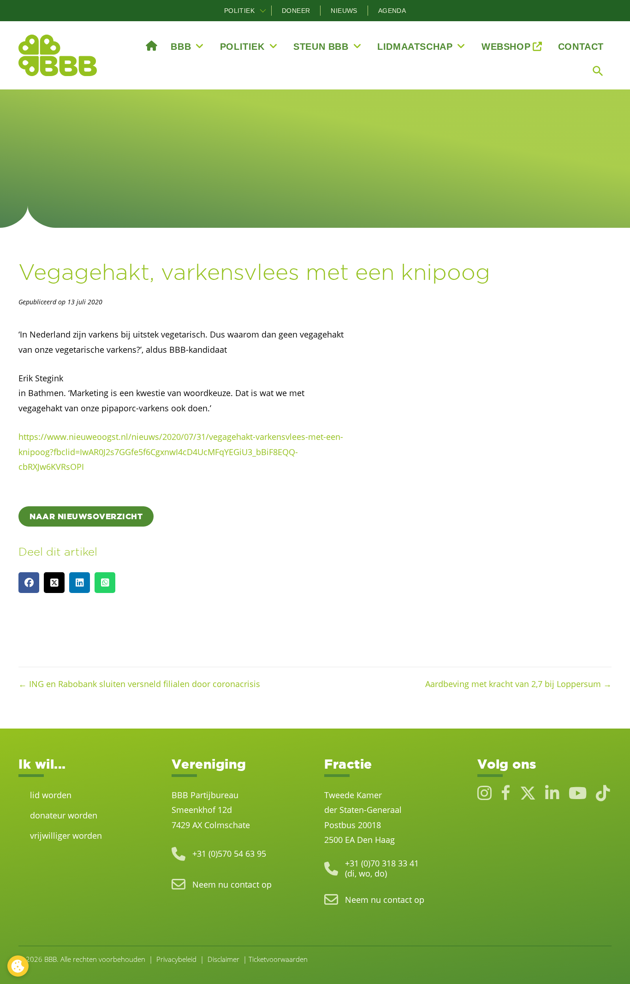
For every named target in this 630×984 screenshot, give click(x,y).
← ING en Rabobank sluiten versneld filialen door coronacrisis (139, 683)
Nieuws (344, 10)
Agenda (392, 10)
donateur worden (63, 815)
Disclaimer (223, 959)
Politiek (239, 10)
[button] (263, 11)
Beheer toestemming (18, 966)
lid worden (50, 794)
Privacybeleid (176, 959)
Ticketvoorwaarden (278, 959)
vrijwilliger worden (66, 835)
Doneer (296, 10)
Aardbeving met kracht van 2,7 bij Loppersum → (518, 683)
